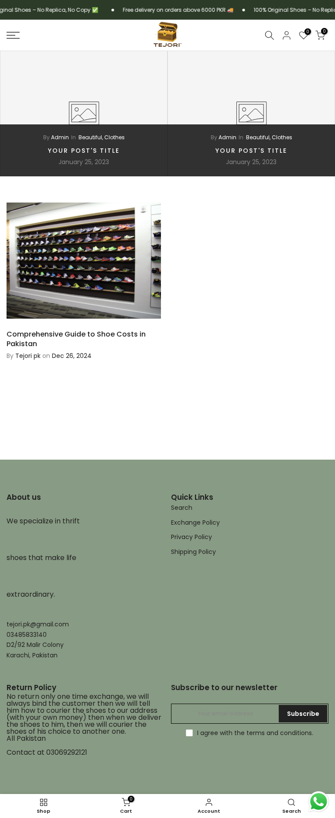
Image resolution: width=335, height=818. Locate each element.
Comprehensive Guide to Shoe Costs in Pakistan (76, 339)
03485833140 (27, 635)
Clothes (114, 137)
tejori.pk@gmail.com (38, 624)
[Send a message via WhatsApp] (319, 802)
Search (181, 508)
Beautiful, (91, 137)
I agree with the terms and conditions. (255, 733)
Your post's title (84, 150)
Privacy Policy (191, 537)
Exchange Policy (195, 523)
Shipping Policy (193, 552)
